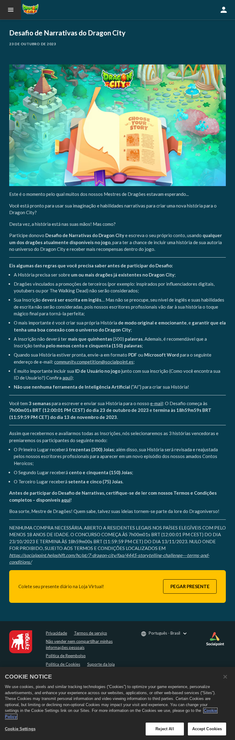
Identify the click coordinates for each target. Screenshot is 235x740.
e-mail (156, 403)
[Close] (225, 676)
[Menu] (10, 10)
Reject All (164, 729)
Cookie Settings (20, 729)
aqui (66, 377)
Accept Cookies (207, 729)
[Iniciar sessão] (223, 9)
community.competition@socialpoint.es (93, 362)
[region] (117, 703)
